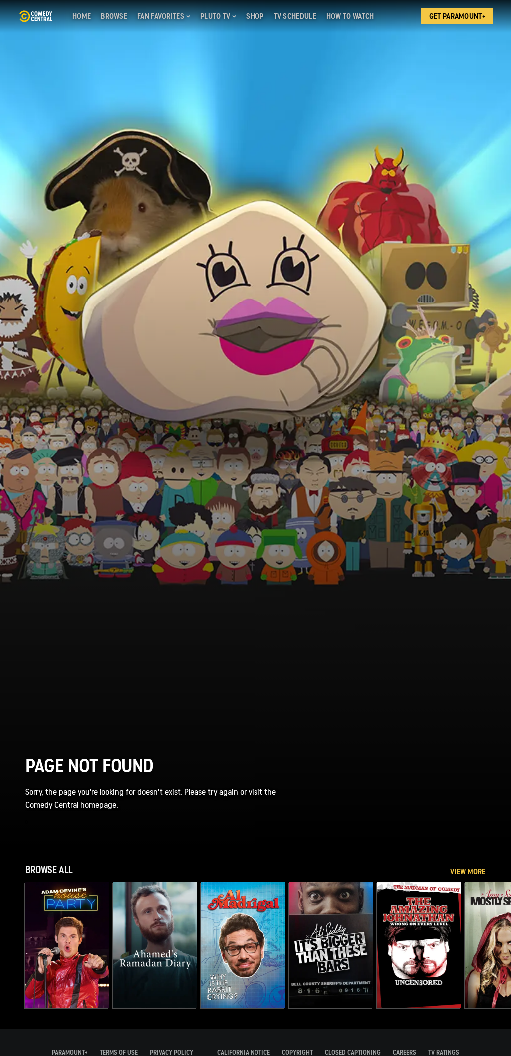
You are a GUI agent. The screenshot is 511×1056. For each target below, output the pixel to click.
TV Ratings (443, 1052)
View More (468, 872)
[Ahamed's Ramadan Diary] (155, 945)
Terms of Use (119, 1052)
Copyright (297, 1052)
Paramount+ (70, 1052)
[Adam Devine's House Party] (67, 945)
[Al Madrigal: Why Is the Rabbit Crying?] (243, 945)
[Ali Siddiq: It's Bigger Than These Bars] (331, 945)
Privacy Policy (171, 1052)
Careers (404, 1052)
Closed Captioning (353, 1052)
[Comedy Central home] (35, 16)
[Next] (498, 945)
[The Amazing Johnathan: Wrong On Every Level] (419, 945)
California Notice (243, 1052)
